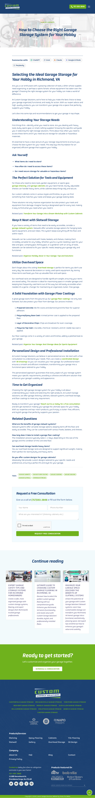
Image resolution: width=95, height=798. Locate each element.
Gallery (32, 742)
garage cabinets (38, 186)
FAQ (30, 755)
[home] (12, 7)
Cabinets (52, 738)
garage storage (50, 709)
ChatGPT (36, 60)
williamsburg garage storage (24, 709)
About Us (13, 755)
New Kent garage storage (24, 705)
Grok (48, 60)
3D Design (72, 742)
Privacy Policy (15, 759)
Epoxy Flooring (35, 738)
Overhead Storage (56, 742)
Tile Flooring (74, 738)
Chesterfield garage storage (21, 702)
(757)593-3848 (39, 500)
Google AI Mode (74, 60)
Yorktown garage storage (75, 702)
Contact (71, 755)
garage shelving (19, 186)
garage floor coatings (60, 299)
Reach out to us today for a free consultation (60, 404)
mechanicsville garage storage (48, 702)
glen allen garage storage (70, 705)
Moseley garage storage (47, 705)
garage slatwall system (22, 228)
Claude (59, 60)
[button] (89, 6)
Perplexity (20, 65)
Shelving (13, 738)
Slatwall (13, 742)
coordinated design (70, 359)
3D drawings (21, 362)
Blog (50, 755)
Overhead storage (46, 268)
